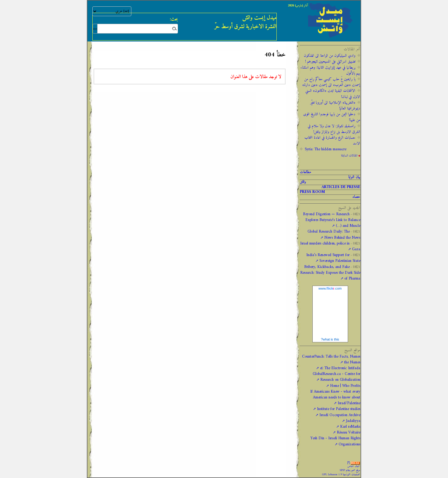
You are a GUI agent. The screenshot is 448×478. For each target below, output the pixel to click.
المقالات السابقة (349, 155)
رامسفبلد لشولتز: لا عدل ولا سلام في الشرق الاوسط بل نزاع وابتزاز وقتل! (334, 129)
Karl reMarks (350, 426)
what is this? (330, 339)
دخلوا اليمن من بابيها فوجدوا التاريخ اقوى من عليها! (331, 117)
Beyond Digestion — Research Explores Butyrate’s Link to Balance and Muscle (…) (331, 220)
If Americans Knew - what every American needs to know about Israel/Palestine (335, 397)
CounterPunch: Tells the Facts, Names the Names (331, 359)
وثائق (303, 182)
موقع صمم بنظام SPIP (350, 470)
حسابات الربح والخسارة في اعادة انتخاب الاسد (332, 140)
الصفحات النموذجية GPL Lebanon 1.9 (341, 474)
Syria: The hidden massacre (325, 149)
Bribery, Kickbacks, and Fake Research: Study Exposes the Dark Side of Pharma (330, 273)
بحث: (174, 19)
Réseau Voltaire (348, 432)
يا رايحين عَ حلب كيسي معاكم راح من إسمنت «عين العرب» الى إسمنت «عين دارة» (331, 82)
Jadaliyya (353, 421)
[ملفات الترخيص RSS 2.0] (355, 462)
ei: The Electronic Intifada (340, 368)
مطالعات (305, 172)
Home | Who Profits (345, 386)
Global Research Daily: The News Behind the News (334, 234)
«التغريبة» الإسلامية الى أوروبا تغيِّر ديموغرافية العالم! (335, 105)
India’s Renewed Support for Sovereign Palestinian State (333, 258)
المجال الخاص (353, 466)
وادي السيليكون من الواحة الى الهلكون (329, 55)
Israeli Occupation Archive (339, 415)
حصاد (356, 197)
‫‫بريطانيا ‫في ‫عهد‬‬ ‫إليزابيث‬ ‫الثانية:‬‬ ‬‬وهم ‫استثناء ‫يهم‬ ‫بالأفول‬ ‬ (330, 70)
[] (348, 462)
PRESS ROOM (312, 192)
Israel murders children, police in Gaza (330, 246)
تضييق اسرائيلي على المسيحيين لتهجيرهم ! (330, 61)
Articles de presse (341, 187)
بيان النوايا (354, 177)
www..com (330, 288)
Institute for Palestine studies (338, 409)
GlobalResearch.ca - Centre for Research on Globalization (336, 377)
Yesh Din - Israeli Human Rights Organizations (335, 441)
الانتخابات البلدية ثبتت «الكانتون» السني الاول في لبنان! (332, 93)
